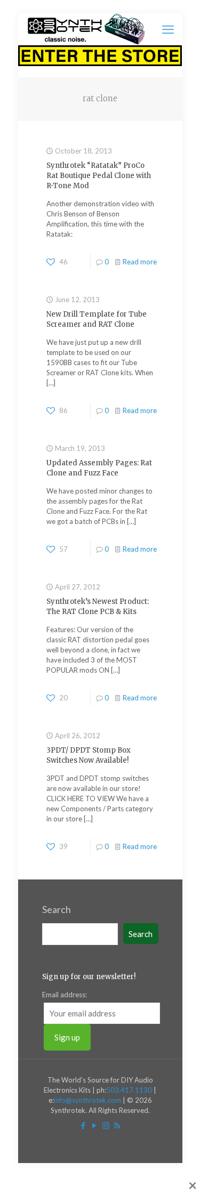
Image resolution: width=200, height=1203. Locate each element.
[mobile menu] (168, 29)
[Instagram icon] (106, 1125)
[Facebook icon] (83, 1125)
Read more (140, 261)
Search (56, 909)
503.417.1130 (129, 1090)
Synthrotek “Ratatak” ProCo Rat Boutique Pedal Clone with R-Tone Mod (98, 175)
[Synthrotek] (86, 29)
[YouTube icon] (95, 1125)
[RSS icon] (117, 1125)
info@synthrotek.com (87, 1100)
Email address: (64, 994)
